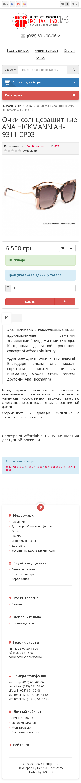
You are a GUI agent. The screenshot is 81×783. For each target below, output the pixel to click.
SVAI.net (47, 772)
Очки (29, 106)
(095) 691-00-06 (33, 686)
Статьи (17, 604)
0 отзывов (30, 150)
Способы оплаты (24, 541)
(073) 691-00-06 (30, 690)
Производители (23, 623)
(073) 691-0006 (33, 467)
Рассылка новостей (25, 732)
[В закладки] (63, 248)
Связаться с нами (24, 569)
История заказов (24, 723)
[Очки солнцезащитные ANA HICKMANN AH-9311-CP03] (40, 197)
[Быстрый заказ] (64, 301)
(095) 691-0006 (53, 467)
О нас (16, 531)
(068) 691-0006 (14, 467)
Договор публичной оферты (32, 526)
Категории (13, 95)
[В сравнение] (71, 248)
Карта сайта (20, 579)
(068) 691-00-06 (33, 682)
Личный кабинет (23, 718)
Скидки (16, 536)
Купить (30, 302)
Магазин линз (12, 106)
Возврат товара (23, 574)
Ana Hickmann (36, 146)
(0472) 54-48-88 (37, 695)
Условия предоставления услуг (34, 550)
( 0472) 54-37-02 (38, 699)
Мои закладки (21, 727)
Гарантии (18, 522)
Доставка (18, 546)
